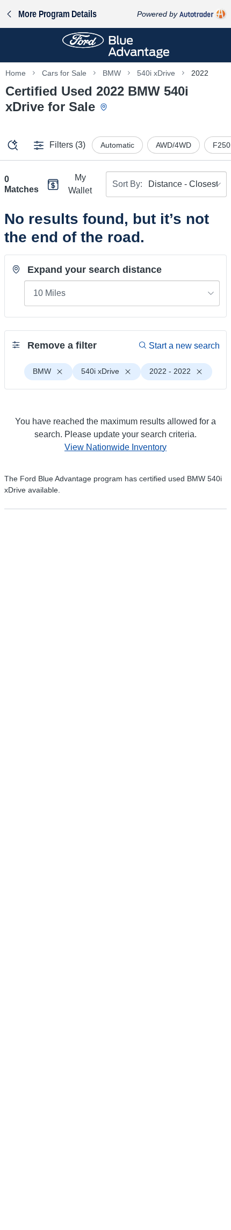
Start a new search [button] (184, 345)
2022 (199, 73)
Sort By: (127, 184)
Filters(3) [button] (67, 144)
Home (15, 73)
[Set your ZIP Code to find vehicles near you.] (104, 107)
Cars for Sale (64, 73)
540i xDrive (156, 73)
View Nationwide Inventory (115, 447)
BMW (112, 73)
